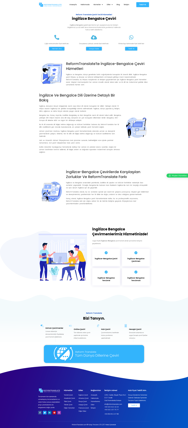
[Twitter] (45, 412)
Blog (118, 4)
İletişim (126, 4)
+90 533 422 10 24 (111, 407)
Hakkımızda (85, 4)
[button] (142, 4)
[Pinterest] (54, 412)
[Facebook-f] (40, 412)
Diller (109, 4)
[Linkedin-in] (49, 412)
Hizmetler (97, 4)
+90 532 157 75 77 (111, 410)
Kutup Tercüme (93, 425)
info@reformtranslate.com (113, 404)
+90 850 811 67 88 (111, 414)
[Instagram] (59, 412)
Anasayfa (73, 4)
